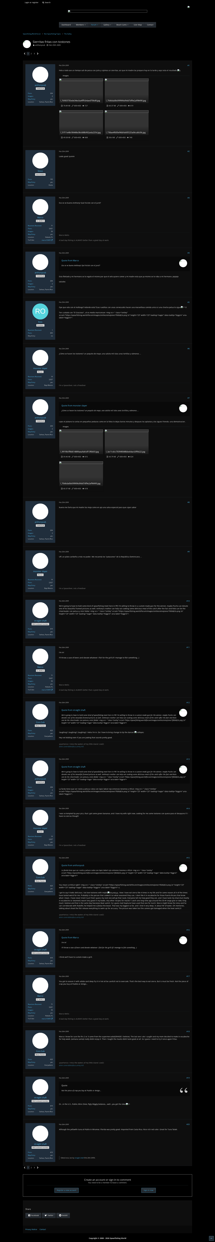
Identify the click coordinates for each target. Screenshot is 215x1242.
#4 (189, 253)
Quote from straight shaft (73, 710)
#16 (188, 930)
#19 (188, 1078)
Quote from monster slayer (74, 405)
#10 (188, 601)
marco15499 (46, 240)
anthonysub (40, 45)
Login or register (31, 2)
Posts (30, 93)
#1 (189, 65)
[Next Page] (38, 53)
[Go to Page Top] (211, 1238)
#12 (188, 702)
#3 (189, 198)
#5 (189, 302)
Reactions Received (34, 226)
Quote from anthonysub (72, 865)
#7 (189, 398)
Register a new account (66, 1190)
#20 (188, 1124)
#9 (189, 551)
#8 (189, 502)
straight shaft (79, 1158)
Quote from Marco (70, 260)
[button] (33, 1215)
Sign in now (148, 1190)
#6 (189, 348)
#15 (188, 858)
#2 (189, 151)
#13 (188, 759)
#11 (188, 647)
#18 (188, 1031)
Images (30, 96)
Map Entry (31, 99)
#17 (188, 976)
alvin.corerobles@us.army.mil (71, 746)
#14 (188, 808)
